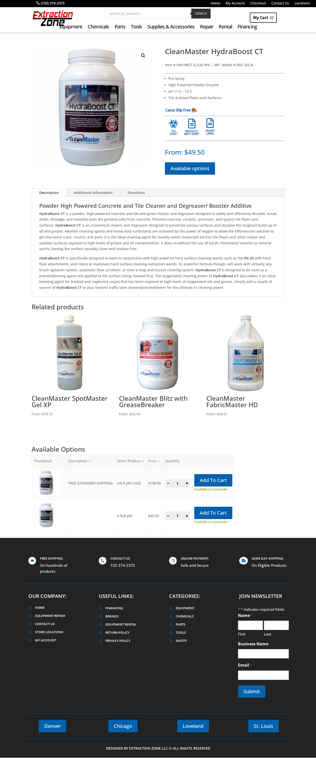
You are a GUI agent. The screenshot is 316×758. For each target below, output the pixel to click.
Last (267, 634)
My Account (235, 3)
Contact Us (280, 3)
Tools (136, 27)
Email (245, 665)
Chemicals (98, 27)
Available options (190, 168)
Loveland (193, 726)
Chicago (123, 726)
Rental (225, 27)
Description (49, 192)
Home (215, 3)
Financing (247, 27)
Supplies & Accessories (171, 27)
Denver (52, 726)
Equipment (70, 27)
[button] (143, 55)
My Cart (260, 17)
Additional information (93, 192)
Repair (206, 27)
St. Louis (263, 726)
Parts (120, 27)
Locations (302, 3)
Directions (136, 192)
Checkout (258, 3)
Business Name (253, 644)
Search (201, 13)
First (242, 634)
